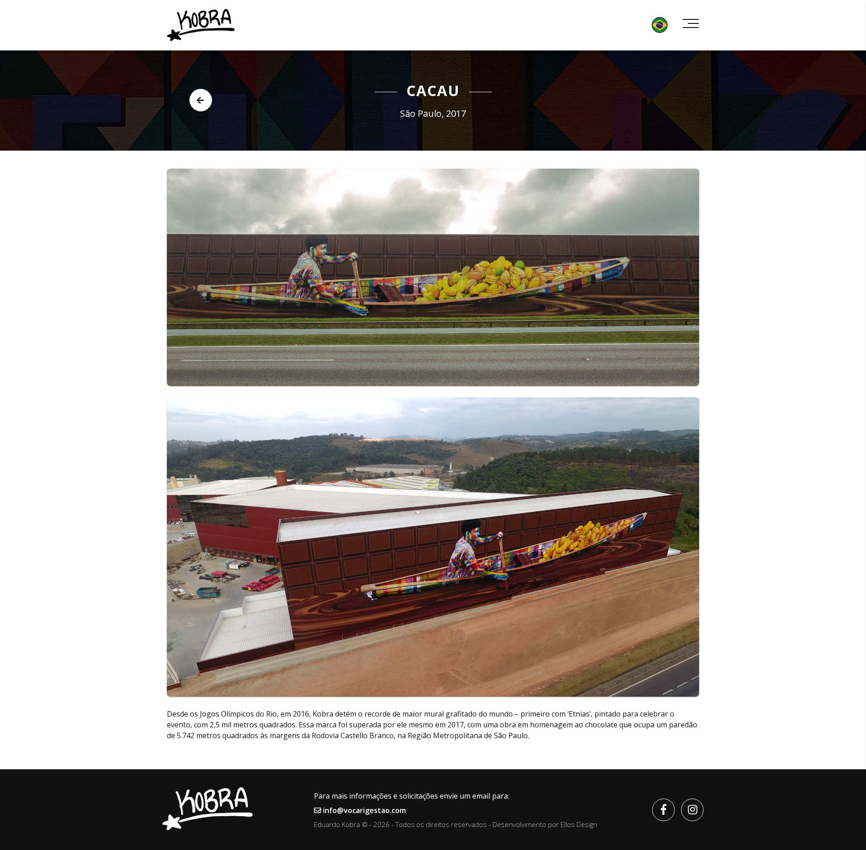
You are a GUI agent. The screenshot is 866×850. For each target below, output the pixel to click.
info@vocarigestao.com (363, 810)
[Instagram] (692, 810)
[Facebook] (663, 810)
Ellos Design (579, 824)
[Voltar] (200, 100)
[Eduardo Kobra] (201, 25)
